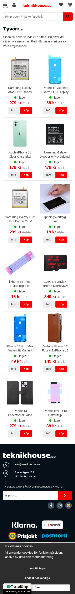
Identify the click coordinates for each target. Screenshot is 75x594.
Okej (37, 587)
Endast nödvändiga (37, 578)
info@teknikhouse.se (27, 464)
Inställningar (37, 568)
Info (13, 110)
